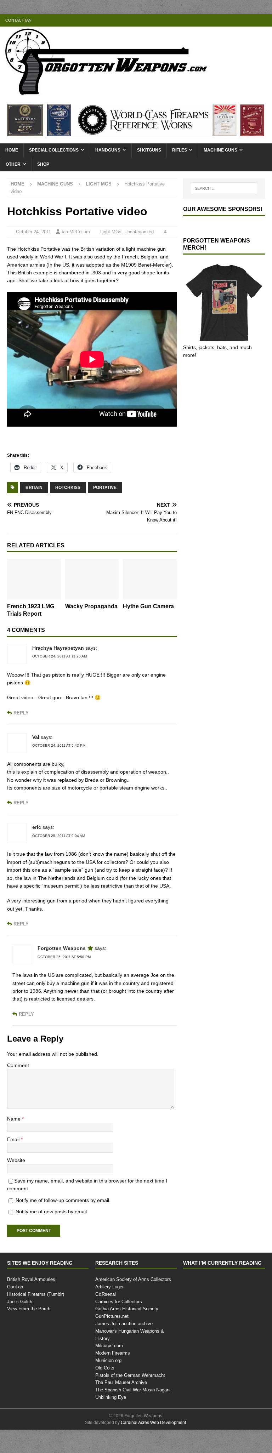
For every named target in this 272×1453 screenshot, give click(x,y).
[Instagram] (266, 20)
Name (15, 1141)
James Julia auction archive (123, 1347)
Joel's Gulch (19, 1325)
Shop (43, 164)
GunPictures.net (112, 1339)
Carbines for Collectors (119, 1325)
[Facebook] (238, 20)
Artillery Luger (110, 1310)
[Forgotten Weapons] (106, 93)
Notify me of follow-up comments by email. (67, 1223)
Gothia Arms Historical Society (127, 1332)
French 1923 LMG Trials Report (31, 617)
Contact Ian (17, 20)
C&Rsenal (105, 1317)
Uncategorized (142, 232)
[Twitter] (252, 20)
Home (11, 150)
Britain (34, 495)
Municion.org (109, 1383)
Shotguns (148, 150)
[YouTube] (224, 20)
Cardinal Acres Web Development (153, 1446)
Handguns (107, 150)
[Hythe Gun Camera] (150, 586)
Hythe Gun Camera (138, 617)
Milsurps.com (109, 1369)
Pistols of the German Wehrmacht (130, 1398)
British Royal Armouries (31, 1302)
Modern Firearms (113, 1376)
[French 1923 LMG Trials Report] (34, 586)
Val (36, 744)
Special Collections (53, 150)
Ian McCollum (77, 232)
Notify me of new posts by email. (54, 1234)
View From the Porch (29, 1332)
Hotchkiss (68, 495)
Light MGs (114, 232)
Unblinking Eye (110, 1420)
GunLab (15, 1310)
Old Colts (104, 1391)
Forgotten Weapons (62, 971)
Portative (105, 495)
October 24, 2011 (34, 232)
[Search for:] (224, 188)
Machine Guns (219, 150)
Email (14, 1162)
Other (13, 164)
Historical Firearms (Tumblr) (36, 1317)
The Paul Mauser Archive (121, 1405)
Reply (20, 720)
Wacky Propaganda (82, 617)
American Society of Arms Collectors (133, 1302)
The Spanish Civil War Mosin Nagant (133, 1413)
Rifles (178, 150)
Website (16, 1183)
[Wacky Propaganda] (92, 586)
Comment (18, 1088)
